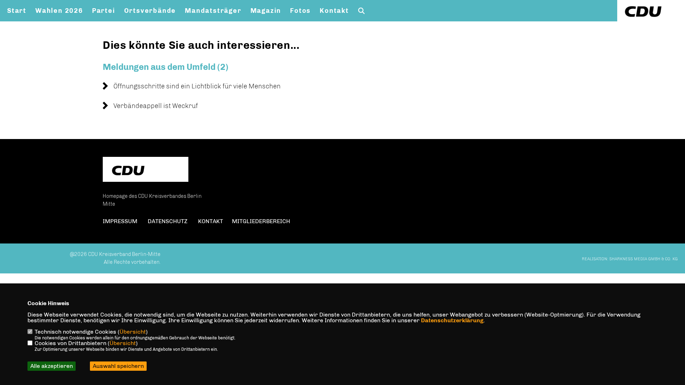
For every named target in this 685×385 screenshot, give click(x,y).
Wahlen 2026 (59, 10)
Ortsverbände (150, 10)
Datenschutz (168, 221)
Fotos (300, 10)
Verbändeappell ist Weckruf (155, 106)
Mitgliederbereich (261, 221)
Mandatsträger (213, 10)
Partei (103, 10)
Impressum (120, 221)
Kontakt (334, 10)
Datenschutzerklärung (452, 320)
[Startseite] (145, 170)
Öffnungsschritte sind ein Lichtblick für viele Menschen (197, 86)
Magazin (265, 10)
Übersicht (133, 331)
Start (16, 10)
